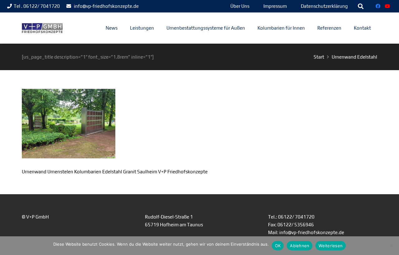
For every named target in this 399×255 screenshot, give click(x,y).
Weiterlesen (331, 245)
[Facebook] (378, 6)
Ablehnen (299, 245)
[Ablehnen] (391, 246)
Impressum (275, 6)
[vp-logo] (42, 28)
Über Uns (239, 6)
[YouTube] (387, 6)
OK (278, 245)
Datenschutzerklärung (324, 6)
